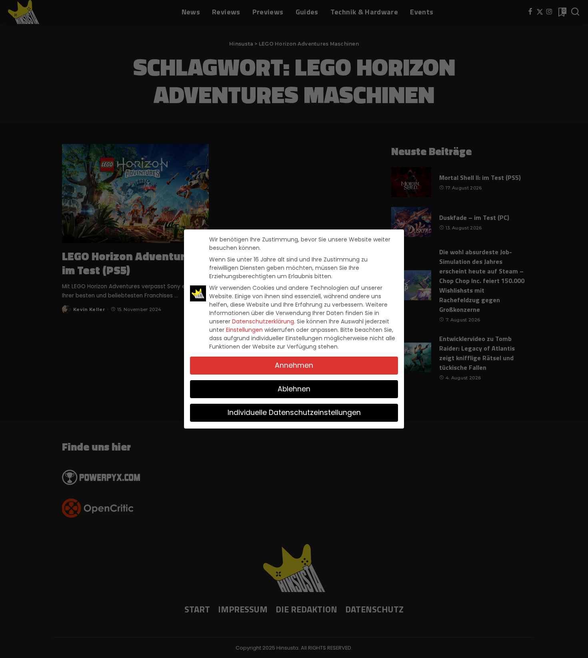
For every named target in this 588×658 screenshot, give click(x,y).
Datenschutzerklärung (263, 321)
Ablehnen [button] (294, 389)
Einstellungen (244, 330)
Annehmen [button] (294, 365)
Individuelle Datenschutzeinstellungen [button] (294, 412)
